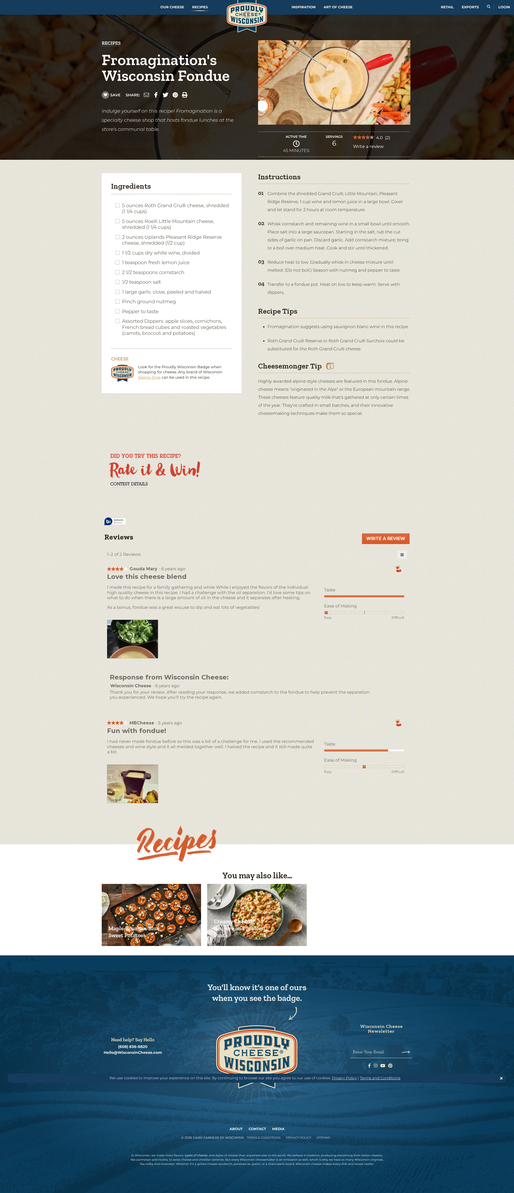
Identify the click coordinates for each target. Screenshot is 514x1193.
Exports (470, 7)
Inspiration (304, 7)
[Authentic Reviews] (115, 521)
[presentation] (133, 639)
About (236, 1129)
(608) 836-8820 (133, 1046)
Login (504, 7)
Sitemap (323, 1137)
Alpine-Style (149, 377)
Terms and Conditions (380, 1078)
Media (278, 1129)
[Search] (488, 7)
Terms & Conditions (264, 1137)
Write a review (368, 148)
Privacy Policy (344, 1078)
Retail (447, 7)
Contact (257, 1129)
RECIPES (111, 43)
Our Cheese (172, 7)
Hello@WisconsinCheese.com (133, 1052)
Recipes (200, 7)
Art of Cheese (338, 7)
